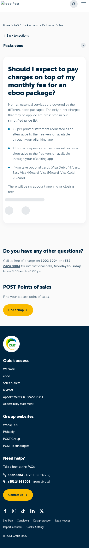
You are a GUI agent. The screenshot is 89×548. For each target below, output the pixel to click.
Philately (8, 431)
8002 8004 (49, 261)
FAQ (16, 25)
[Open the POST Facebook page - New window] (5, 511)
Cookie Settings (35, 527)
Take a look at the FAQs (19, 466)
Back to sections (18, 35)
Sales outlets (11, 383)
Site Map (8, 520)
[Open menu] (84, 4)
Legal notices (62, 520)
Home (6, 25)
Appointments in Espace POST (23, 397)
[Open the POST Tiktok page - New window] (23, 511)
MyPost (8, 390)
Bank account (30, 25)
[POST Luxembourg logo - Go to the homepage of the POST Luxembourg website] (10, 4)
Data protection (42, 520)
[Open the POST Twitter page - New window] (42, 511)
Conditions (23, 520)
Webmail (9, 369)
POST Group (11, 438)
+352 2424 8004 (19, 481)
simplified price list (22, 120)
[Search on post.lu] (74, 4)
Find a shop (16, 310)
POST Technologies (16, 445)
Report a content (12, 527)
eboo (6, 376)
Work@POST (11, 425)
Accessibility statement (18, 404)
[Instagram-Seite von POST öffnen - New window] (14, 511)
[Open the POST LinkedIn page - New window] (32, 511)
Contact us (16, 495)
